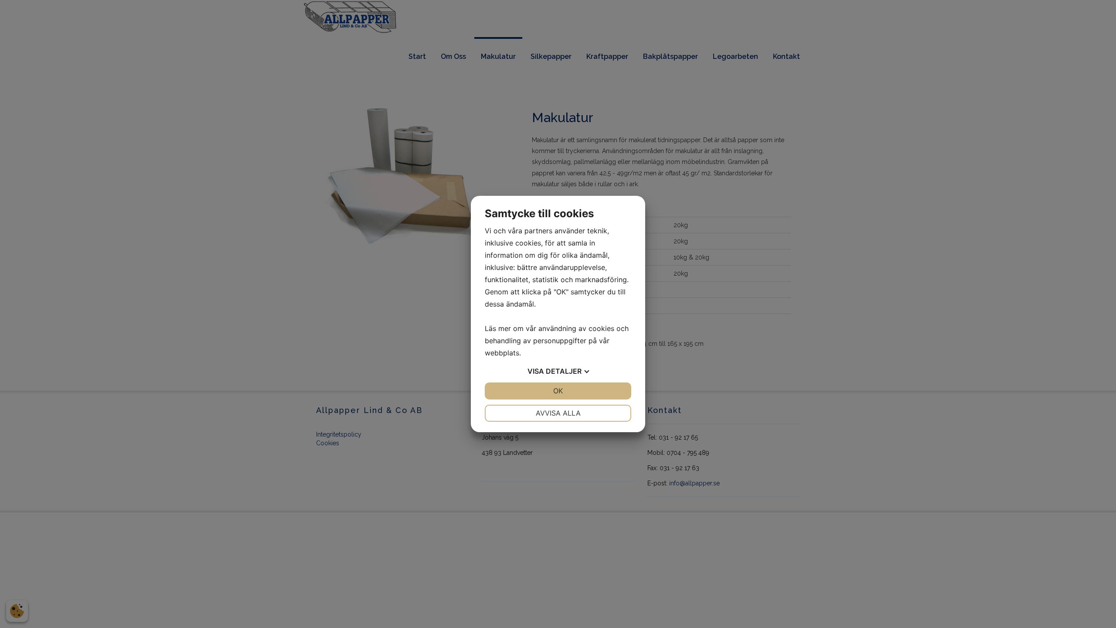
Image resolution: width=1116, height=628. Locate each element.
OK (558, 390)
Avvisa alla (558, 413)
